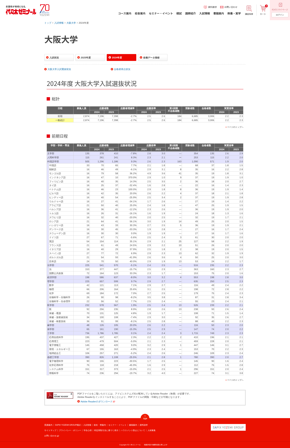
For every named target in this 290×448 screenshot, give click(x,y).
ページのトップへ (235, 127)
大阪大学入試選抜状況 (59, 69)
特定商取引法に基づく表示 (106, 430)
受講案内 (48, 425)
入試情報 (59, 22)
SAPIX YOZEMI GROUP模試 (68, 425)
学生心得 (88, 430)
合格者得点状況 (122, 69)
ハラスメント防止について (133, 430)
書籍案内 (133, 425)
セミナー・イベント (117, 425)
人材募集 (152, 430)
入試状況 (54, 57)
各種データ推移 (151, 57)
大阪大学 (71, 22)
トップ (47, 22)
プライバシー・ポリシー (70, 430)
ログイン (280, 14)
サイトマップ (50, 430)
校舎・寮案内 (100, 425)
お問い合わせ (50, 436)
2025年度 (86, 57)
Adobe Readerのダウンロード (96, 401)
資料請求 (144, 425)
